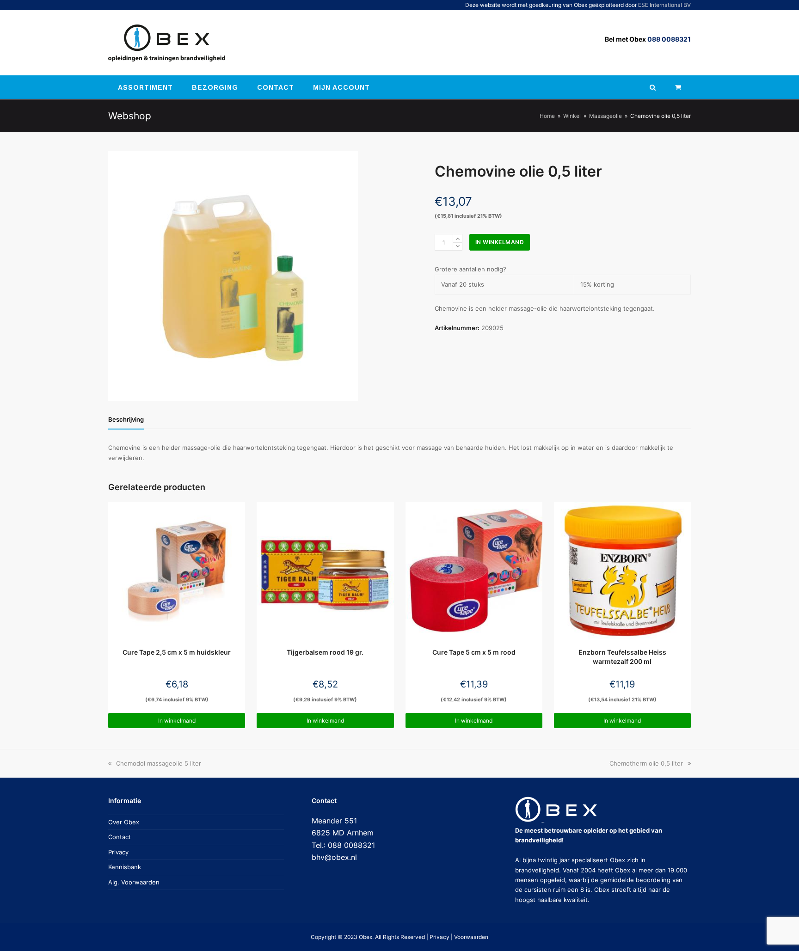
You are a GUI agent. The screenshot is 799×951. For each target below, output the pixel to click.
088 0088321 (669, 39)
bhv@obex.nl (334, 857)
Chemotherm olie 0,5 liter (646, 763)
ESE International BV (664, 4)
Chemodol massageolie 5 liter (158, 763)
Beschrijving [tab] (126, 419)
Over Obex (123, 822)
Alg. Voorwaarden (134, 882)
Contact (119, 837)
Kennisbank (124, 867)
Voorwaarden (471, 936)
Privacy (118, 852)
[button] (678, 87)
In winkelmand (499, 242)
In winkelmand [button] (177, 720)
